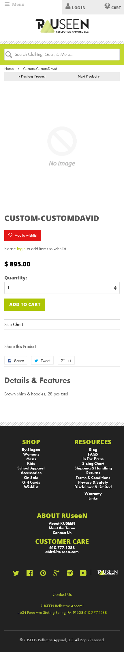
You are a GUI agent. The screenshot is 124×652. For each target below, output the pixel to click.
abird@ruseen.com (62, 551)
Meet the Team (62, 528)
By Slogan (31, 449)
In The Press (93, 458)
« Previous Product (32, 76)
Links (93, 498)
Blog (93, 449)
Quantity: (15, 277)
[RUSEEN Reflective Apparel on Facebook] (29, 574)
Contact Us (62, 532)
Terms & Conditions (93, 477)
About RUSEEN (62, 523)
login (21, 249)
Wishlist (31, 487)
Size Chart (13, 324)
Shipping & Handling (93, 468)
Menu (17, 4)
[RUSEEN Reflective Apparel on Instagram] (70, 574)
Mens (31, 458)
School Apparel (31, 468)
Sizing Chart (93, 463)
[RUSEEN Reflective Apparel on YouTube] (83, 574)
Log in (79, 7)
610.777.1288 (62, 547)
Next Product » (89, 76)
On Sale (31, 477)
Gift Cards (31, 482)
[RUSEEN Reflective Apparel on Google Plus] (56, 574)
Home (9, 68)
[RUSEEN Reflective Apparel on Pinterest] (43, 574)
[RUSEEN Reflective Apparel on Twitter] (16, 574)
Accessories (31, 472)
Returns (93, 472)
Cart (115, 7)
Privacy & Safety (93, 482)
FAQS (93, 454)
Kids (31, 463)
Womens (31, 454)
